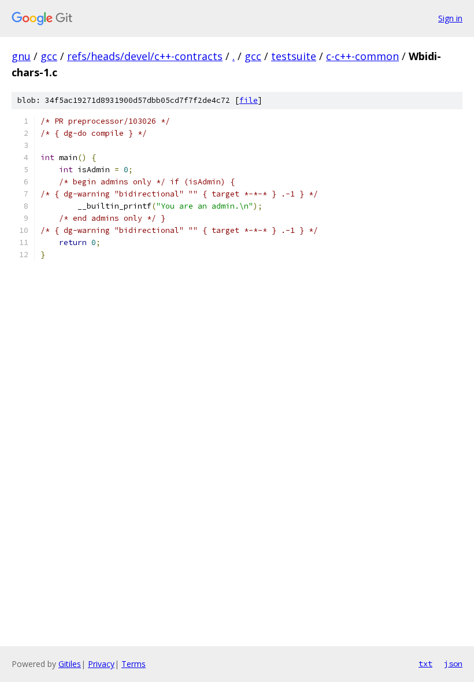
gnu (21, 56)
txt (425, 663)
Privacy (101, 663)
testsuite (293, 56)
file (248, 100)
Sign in (450, 18)
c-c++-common (362, 56)
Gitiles (69, 663)
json (453, 663)
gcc (48, 56)
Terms (133, 663)
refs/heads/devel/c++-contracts (145, 56)
